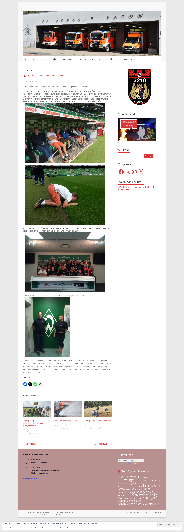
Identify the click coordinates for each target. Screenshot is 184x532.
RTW (147, 489)
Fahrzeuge (141, 477)
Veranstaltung (148, 495)
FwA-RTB (156, 480)
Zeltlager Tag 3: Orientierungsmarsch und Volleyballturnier (33, 423)
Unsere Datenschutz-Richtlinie (65, 528)
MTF (120, 489)
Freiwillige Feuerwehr (47, 59)
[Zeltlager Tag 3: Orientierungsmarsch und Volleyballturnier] (37, 409)
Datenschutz (148, 512)
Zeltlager (63, 75)
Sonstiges (140, 492)
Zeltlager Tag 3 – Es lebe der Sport (97, 421)
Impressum (138, 512)
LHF (158, 486)
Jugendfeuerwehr (67, 59)
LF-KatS (151, 486)
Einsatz (130, 477)
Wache (121, 498)
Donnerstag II (30, 444)
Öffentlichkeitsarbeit (130, 500)
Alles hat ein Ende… (103, 444)
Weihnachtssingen (39, 462)
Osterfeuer (138, 489)
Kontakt (129, 512)
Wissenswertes (129, 59)
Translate (136, 464)
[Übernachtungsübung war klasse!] (68, 409)
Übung (147, 503)
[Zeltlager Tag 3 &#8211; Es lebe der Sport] (98, 409)
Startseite (29, 59)
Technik (82, 59)
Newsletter (157, 512)
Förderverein (95, 59)
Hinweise (138, 483)
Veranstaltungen (112, 59)
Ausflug (121, 477)
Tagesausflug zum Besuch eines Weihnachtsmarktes (45, 471)
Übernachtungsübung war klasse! (67, 421)
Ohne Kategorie (128, 489)
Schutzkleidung (126, 492)
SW (149, 492)
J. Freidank (31, 75)
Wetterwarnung (133, 498)
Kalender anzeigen (30, 478)
